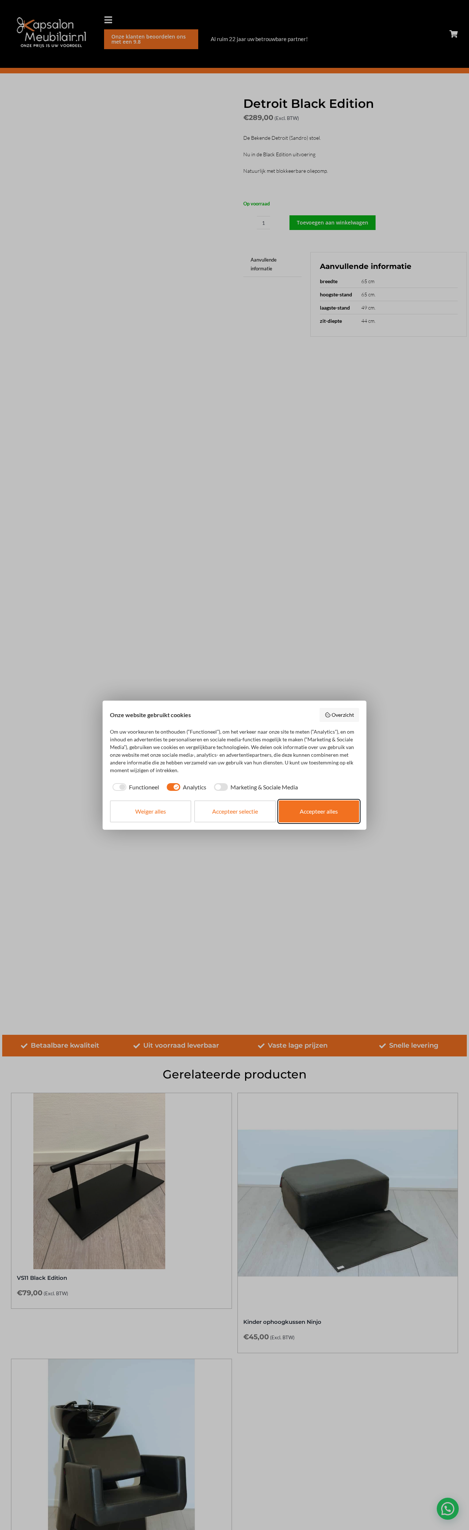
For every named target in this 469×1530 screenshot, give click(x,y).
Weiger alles (150, 811)
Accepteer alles (319, 811)
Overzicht (343, 715)
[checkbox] (134, 787)
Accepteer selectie (235, 811)
